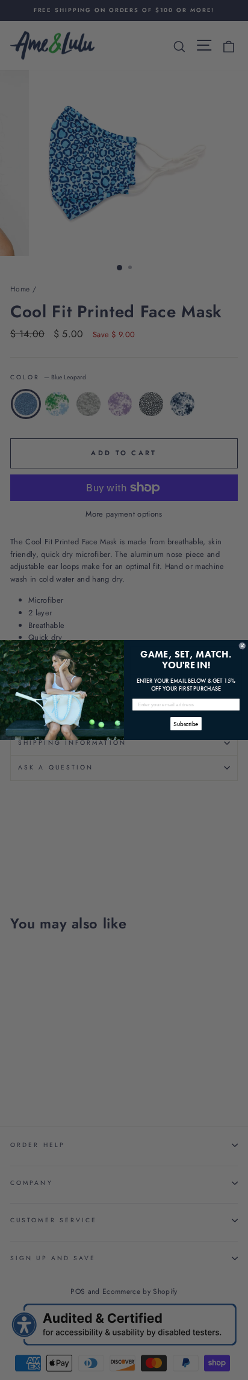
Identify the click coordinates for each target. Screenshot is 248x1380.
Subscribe (185, 724)
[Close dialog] (242, 645)
